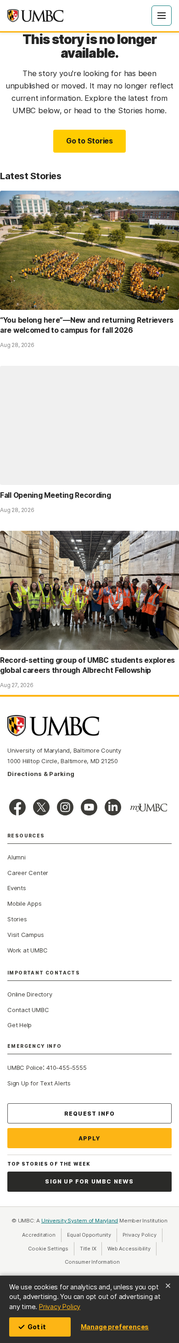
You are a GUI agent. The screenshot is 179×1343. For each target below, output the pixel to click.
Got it (37, 1327)
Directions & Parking (40, 773)
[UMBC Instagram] (65, 807)
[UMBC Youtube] (89, 807)
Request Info (89, 1113)
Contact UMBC (28, 1009)
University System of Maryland (79, 1220)
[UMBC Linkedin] (113, 807)
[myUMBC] (149, 808)
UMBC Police (25, 1067)
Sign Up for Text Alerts (39, 1083)
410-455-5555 (66, 1067)
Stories (17, 919)
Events (16, 888)
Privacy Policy (59, 1306)
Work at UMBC (27, 950)
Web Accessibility (131, 1248)
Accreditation (38, 1235)
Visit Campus (25, 934)
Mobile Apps (24, 903)
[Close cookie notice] (168, 1285)
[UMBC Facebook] (17, 807)
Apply (89, 1138)
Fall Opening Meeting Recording (55, 495)
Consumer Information (92, 1262)
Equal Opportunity (92, 1235)
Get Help (19, 1025)
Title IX (91, 1248)
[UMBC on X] (41, 807)
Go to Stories (89, 140)
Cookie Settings (48, 1248)
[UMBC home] (35, 16)
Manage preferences (115, 1327)
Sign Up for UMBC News (89, 1181)
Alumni (16, 857)
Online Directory (29, 994)
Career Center (27, 872)
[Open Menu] (161, 16)
